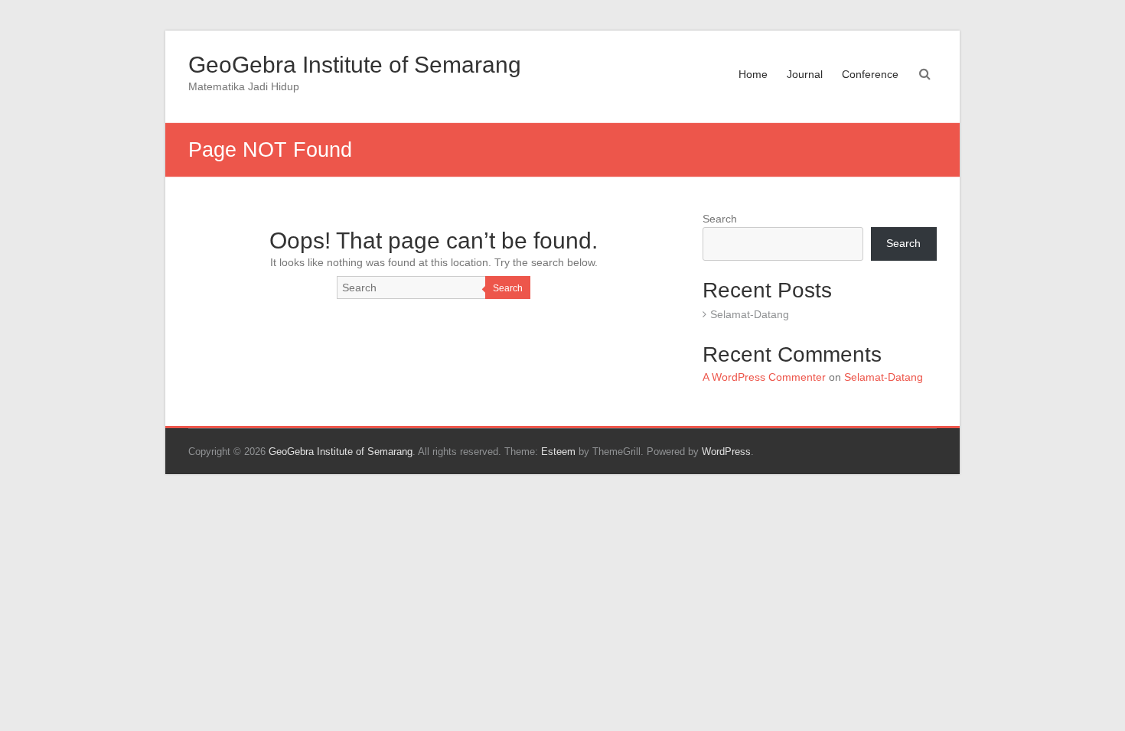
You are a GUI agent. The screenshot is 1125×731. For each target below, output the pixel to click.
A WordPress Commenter (764, 377)
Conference (870, 74)
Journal (805, 74)
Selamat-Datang (749, 314)
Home (753, 74)
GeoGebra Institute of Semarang (354, 64)
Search (508, 288)
